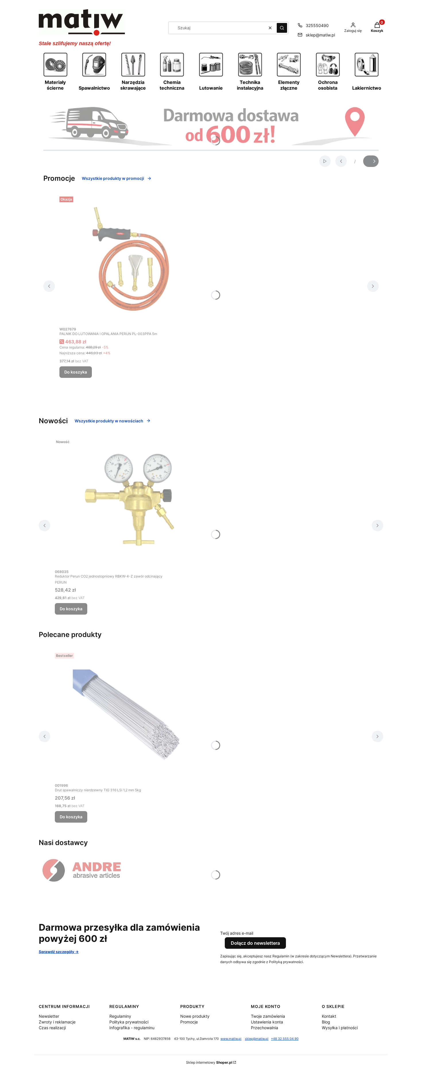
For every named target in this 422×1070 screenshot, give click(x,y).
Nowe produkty (195, 1016)
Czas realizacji (52, 1027)
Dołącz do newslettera (255, 943)
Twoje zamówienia (268, 1016)
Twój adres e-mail (236, 933)
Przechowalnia (264, 1027)
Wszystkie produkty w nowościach (109, 420)
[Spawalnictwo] (94, 76)
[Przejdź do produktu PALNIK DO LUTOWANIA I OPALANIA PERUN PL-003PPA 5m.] (131, 259)
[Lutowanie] (211, 76)
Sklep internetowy (209, 1062)
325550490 (317, 25)
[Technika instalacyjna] (250, 76)
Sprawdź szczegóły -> (59, 951)
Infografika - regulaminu (131, 1027)
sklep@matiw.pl (320, 34)
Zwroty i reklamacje (57, 1021)
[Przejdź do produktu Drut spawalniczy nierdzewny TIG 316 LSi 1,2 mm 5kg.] (126, 715)
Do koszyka (75, 372)
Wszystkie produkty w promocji (113, 178)
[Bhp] (328, 76)
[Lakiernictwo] (367, 76)
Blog (326, 1021)
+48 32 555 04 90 (285, 1039)
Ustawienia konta (267, 1021)
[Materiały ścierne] (55, 76)
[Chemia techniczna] (172, 76)
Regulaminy (120, 1016)
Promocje (189, 1021)
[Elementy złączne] (289, 76)
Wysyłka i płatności (340, 1027)
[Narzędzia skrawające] (133, 76)
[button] (282, 28)
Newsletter (49, 1016)
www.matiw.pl (230, 1039)
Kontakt (329, 1016)
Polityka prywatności (128, 1021)
